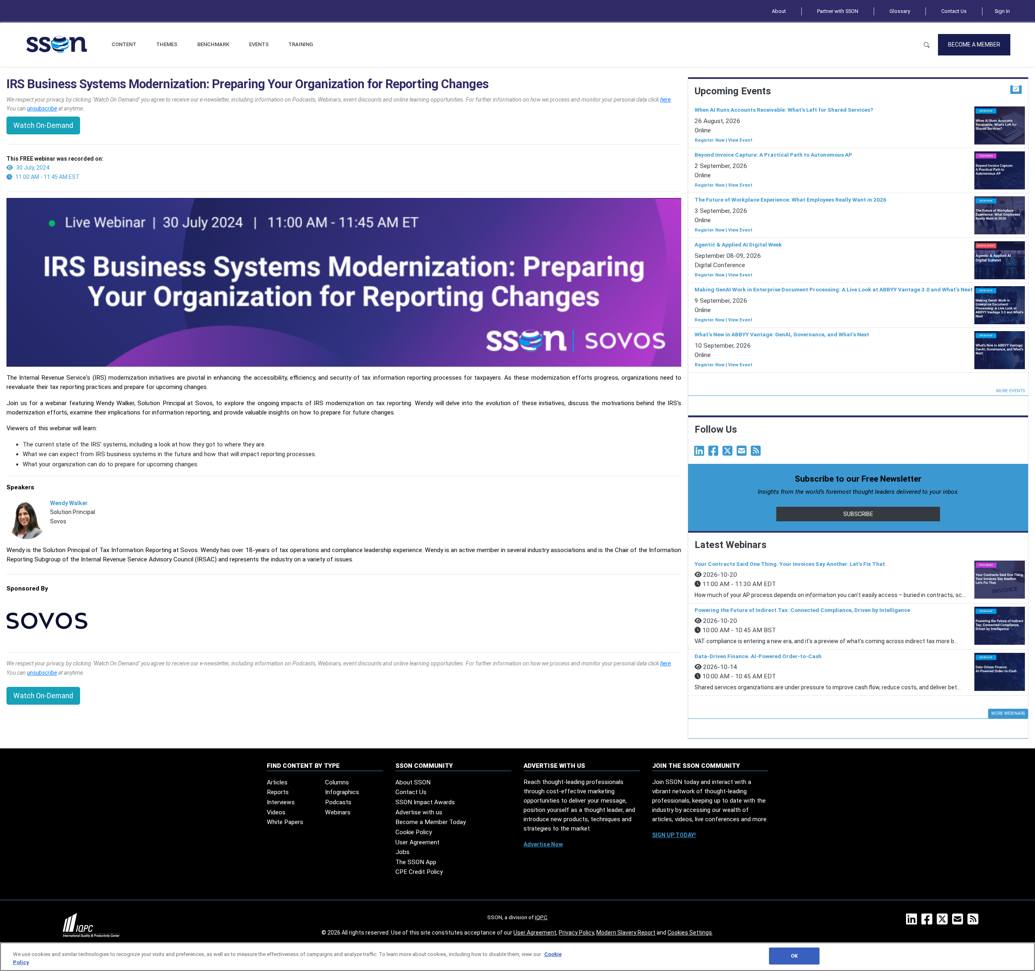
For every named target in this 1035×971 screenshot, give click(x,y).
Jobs (402, 852)
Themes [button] (166, 44)
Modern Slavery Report (625, 932)
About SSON (413, 782)
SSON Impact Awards (425, 802)
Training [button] (300, 44)
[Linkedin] (700, 453)
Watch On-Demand (43, 125)
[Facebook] (714, 453)
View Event (740, 140)
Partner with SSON (837, 11)
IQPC (541, 917)
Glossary (899, 11)
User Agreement (417, 842)
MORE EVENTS (1010, 390)
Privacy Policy (576, 932)
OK (794, 956)
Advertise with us (418, 812)
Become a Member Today (430, 822)
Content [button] (124, 44)
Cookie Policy (413, 832)
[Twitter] (728, 453)
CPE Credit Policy (419, 871)
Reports (278, 792)
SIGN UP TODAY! (674, 835)
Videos (276, 812)
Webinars (338, 812)
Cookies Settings (689, 932)
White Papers (285, 822)
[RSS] (974, 921)
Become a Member (974, 44)
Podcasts (338, 802)
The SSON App (415, 862)
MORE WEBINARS (1008, 713)
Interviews (281, 802)
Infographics (342, 792)
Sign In (1002, 11)
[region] (517, 956)
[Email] (743, 453)
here (665, 99)
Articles (277, 782)
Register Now (709, 140)
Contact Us (954, 11)
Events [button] (259, 44)
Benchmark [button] (213, 44)
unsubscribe (42, 108)
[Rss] (757, 453)
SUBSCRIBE (858, 514)
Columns (337, 782)
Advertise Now (543, 844)
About (779, 11)
